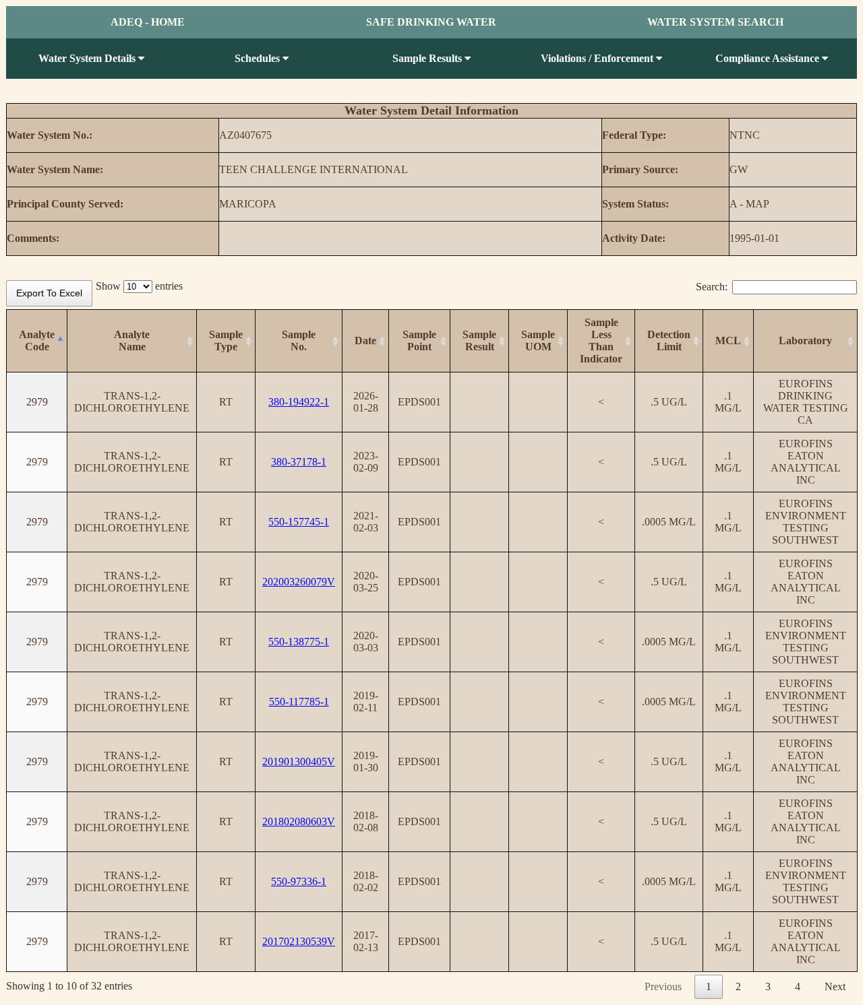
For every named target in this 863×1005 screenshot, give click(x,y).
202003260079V (298, 581)
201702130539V (298, 941)
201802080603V (298, 821)
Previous (663, 986)
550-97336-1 (298, 881)
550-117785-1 (299, 701)
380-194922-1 (298, 402)
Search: (711, 286)
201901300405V (298, 761)
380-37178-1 (298, 461)
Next (835, 986)
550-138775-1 (298, 641)
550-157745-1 (298, 521)
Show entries (139, 286)
